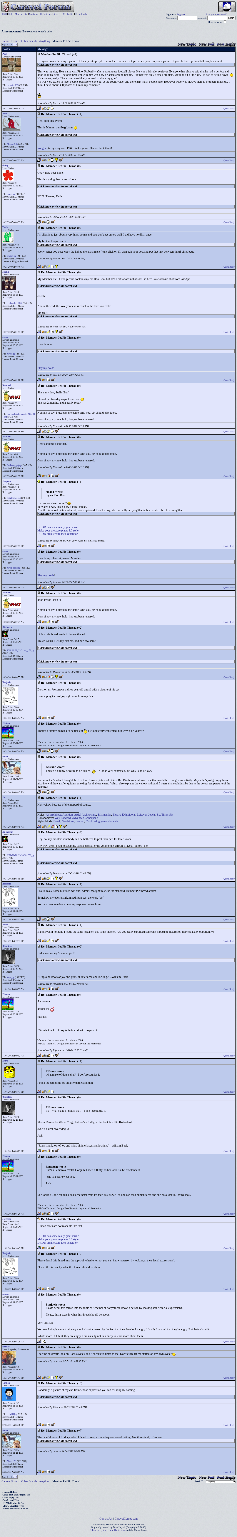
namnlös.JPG (13, 85)
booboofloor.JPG (14, 303)
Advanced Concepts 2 (85, 817)
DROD (41, 527)
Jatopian (6, 481)
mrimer (5, 1346)
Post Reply (226, 44)
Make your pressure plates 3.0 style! (58, 530)
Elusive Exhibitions (124, 814)
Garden (80, 821)
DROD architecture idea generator (57, 533)
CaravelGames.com (126, 1518)
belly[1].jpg (12, 1414)
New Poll (206, 44)
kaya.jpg (10, 977)
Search (57, 14)
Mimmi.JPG (12, 144)
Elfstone (6, 723)
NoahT (5, 272)
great (68, 527)
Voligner (42, 148)
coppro (5, 1294)
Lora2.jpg (11, 194)
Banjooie (6, 682)
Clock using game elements (102, 821)
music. (76, 527)
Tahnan (6, 1383)
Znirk (5, 1060)
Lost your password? (216, 14)
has (49, 527)
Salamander (104, 814)
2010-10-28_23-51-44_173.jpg (20, 650)
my (45, 368)
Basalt (57, 821)
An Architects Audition (59, 814)
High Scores (46, 14)
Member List (21, 14)
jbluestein (7, 946)
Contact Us (106, 1518)
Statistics (33, 14)
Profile (70, 14)
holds (51, 368)
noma (5, 756)
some (54, 527)
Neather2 (6, 385)
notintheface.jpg (14, 498)
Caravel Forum (10, 41)
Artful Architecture (85, 814)
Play (40, 368)
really (61, 527)
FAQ (4, 14)
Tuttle (5, 227)
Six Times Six (165, 814)
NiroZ (5, 924)
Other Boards (29, 41)
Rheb (5, 113)
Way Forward (63, 817)
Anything (44, 41)
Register (181, 14)
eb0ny (5, 165)
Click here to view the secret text (57, 64)
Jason (5, 337)
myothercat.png (13, 568)
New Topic (187, 44)
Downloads (81, 14)
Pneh (4, 54)
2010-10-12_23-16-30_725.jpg (20, 855)
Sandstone (68, 821)
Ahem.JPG (11, 1461)
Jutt (4, 797)
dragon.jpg (11, 256)
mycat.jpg (11, 353)
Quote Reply (229, 108)
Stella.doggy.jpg (14, 465)
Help (10, 14)
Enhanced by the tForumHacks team (107, 1530)
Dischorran (7, 627)
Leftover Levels (146, 814)
